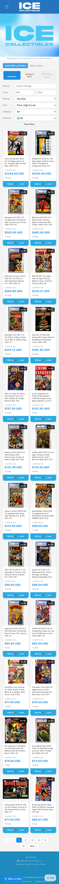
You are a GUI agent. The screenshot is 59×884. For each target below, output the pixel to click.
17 (23, 846)
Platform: (7, 118)
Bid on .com (15, 184)
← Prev (9, 840)
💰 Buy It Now (29, 75)
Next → (33, 846)
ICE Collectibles (28, 877)
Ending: (6, 99)
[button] (7, 7)
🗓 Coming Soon (47, 75)
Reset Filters (29, 124)
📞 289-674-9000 (29, 857)
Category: (7, 112)
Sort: (5, 105)
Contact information (44, 881)
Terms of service (24, 881)
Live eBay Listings (15, 65)
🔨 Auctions (11, 75)
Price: (5, 92)
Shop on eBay (14, 878)
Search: (6, 86)
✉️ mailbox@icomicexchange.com (29, 861)
